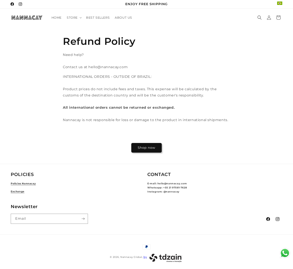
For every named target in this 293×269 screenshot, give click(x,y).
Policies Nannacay (23, 183)
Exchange (17, 191)
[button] (73, 17)
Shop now (146, 148)
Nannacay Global (131, 256)
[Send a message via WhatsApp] (285, 253)
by (145, 256)
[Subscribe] (83, 219)
